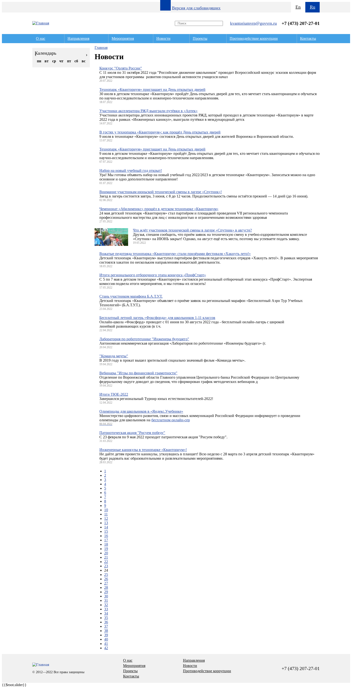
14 (106, 527)
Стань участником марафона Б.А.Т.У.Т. (131, 296)
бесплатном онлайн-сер (170, 420)
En (298, 7)
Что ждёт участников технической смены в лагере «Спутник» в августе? (192, 230)
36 (106, 622)
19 (106, 549)
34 (106, 613)
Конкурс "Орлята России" (120, 68)
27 (106, 583)
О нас (40, 38)
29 (106, 592)
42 (106, 648)
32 (106, 605)
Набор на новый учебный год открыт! (130, 170)
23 (106, 566)
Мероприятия (123, 38)
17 (106, 540)
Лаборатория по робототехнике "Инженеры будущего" (144, 339)
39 (106, 635)
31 (106, 600)
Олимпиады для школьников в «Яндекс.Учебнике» (141, 411)
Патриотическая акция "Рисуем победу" (132, 433)
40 (106, 639)
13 (106, 523)
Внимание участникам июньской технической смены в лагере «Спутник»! (160, 192)
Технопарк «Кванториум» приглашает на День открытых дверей (152, 89)
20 (106, 553)
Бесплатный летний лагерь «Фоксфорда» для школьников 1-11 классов (157, 318)
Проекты (200, 38)
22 (106, 562)
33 (106, 609)
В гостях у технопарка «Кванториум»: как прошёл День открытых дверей (160, 132)
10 (106, 510)
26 (106, 579)
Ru (312, 7)
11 (106, 514)
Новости (163, 38)
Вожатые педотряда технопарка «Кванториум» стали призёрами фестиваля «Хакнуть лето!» (175, 254)
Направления (78, 38)
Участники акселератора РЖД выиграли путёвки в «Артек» (148, 111)
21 (106, 557)
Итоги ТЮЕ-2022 (113, 394)
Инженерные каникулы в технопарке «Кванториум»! (143, 450)
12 (106, 518)
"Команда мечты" (113, 356)
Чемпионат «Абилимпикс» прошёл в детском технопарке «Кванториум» (158, 209)
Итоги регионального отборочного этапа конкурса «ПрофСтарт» (152, 275)
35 (106, 618)
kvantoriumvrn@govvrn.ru (253, 23)
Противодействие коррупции (254, 38)
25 (106, 575)
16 (106, 536)
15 (106, 531)
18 (106, 544)
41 (106, 644)
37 (106, 626)
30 (106, 596)
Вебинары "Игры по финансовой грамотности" (138, 373)
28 (106, 587)
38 (106, 631)
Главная (101, 48)
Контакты (308, 38)
